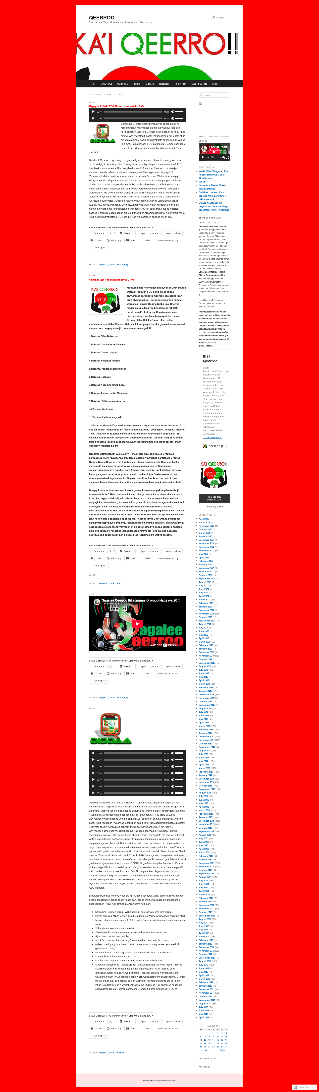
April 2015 (204, 848)
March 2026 (204, 522)
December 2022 (206, 546)
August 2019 (205, 666)
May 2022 (203, 553)
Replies (119, 1052)
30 (222, 1046)
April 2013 (204, 933)
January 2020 (205, 648)
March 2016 (204, 810)
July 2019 (203, 669)
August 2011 (205, 1003)
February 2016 (206, 813)
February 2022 (206, 560)
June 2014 (204, 884)
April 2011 (204, 1017)
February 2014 (206, 898)
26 (205, 1046)
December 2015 (206, 820)
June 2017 (204, 757)
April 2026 (204, 518)
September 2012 (207, 957)
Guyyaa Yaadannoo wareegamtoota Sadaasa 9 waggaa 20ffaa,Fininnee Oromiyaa (214, 206)
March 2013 (204, 936)
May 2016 (203, 803)
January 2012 (205, 985)
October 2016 (205, 785)
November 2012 (206, 950)
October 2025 (205, 529)
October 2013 (205, 912)
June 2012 (204, 968)
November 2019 (206, 655)
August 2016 (205, 792)
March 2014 (204, 894)
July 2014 (203, 880)
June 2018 (204, 715)
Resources (164, 83)
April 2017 (204, 764)
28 (213, 1046)
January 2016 (205, 817)
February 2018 (206, 729)
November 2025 (206, 525)
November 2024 (206, 543)
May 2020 (203, 634)
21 (213, 1043)
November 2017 (206, 739)
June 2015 (204, 841)
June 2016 (204, 799)
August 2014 (205, 876)
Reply (119, 583)
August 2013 (205, 919)
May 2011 (203, 1013)
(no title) (203, 181)
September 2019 (207, 662)
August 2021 (205, 582)
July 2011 (203, 1006)
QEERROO (101, 17)
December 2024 (206, 539)
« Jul (204, 1050)
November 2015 (206, 824)
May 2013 (203, 929)
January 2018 (205, 732)
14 (213, 1039)
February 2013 (206, 940)
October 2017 (205, 743)
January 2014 (205, 901)
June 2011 (204, 1010)
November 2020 (206, 613)
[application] (137, 111)
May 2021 (203, 592)
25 (201, 1046)
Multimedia (122, 83)
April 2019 (204, 680)
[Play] (93, 111)
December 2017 (206, 736)
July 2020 (203, 627)
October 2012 (205, 954)
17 (226, 1039)
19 (205, 1043)
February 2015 (206, 855)
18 (201, 1043)
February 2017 (206, 771)
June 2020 (204, 631)
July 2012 (203, 964)
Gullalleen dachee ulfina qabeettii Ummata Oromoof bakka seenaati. (212, 196)
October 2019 (205, 659)
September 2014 (207, 873)
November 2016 (206, 782)
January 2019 (205, 690)
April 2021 (204, 596)
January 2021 (205, 606)
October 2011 (205, 996)
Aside (92, 102)
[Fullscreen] (227, 157)
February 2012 (206, 982)
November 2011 (206, 992)
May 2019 (203, 676)
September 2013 (207, 915)
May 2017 (203, 761)
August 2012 (205, 961)
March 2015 (204, 852)
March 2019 (204, 683)
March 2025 (204, 532)
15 (218, 1039)
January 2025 (205, 536)
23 (222, 1043)
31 (226, 1046)
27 (209, 1046)
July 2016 (203, 796)
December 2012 (206, 947)
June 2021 (204, 589)
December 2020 (206, 610)
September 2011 (207, 999)
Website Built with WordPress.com (159, 1080)
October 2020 (205, 617)
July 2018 (203, 711)
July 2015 (203, 838)
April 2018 (204, 722)
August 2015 (205, 834)
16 (222, 1039)
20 (209, 1043)
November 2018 (206, 697)
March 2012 (204, 978)
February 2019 (206, 687)
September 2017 (207, 747)
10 (226, 1036)
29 (218, 1046)
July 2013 (203, 922)
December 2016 (206, 778)
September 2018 (207, 704)
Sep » (222, 1050)
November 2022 (206, 550)
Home (93, 83)
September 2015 (207, 831)
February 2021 (206, 603)
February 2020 (206, 645)
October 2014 (205, 869)
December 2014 (206, 862)
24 (226, 1043)
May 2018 (203, 719)
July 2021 (203, 585)
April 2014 (204, 891)
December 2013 (206, 905)
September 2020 (207, 620)
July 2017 (203, 754)
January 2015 (205, 859)
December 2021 (206, 567)
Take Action (180, 83)
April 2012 (204, 975)
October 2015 (205, 827)
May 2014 (203, 887)
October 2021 (205, 575)
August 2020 (205, 624)
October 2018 (205, 701)
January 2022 (205, 564)
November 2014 (206, 866)
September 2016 (207, 789)
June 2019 (204, 673)
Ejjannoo (150, 83)
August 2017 (205, 750)
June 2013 (204, 926)
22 (218, 1043)
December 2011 (206, 989)
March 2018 (204, 726)
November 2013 (206, 908)
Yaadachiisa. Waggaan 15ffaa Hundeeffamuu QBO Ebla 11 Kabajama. (213, 175)
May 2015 (203, 845)
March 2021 (204, 599)
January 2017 (205, 775)
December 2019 (206, 652)
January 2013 (205, 943)
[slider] (179, 111)
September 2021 (207, 578)
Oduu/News (106, 83)
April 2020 (204, 638)
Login (214, 83)
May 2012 (203, 971)
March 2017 (204, 768)
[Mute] (172, 111)
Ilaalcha (136, 83)
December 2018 (206, 694)
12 (205, 1039)
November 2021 (206, 571)
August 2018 (205, 708)
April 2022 (204, 557)
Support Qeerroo (199, 83)
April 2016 (204, 806)
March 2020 (204, 641)
